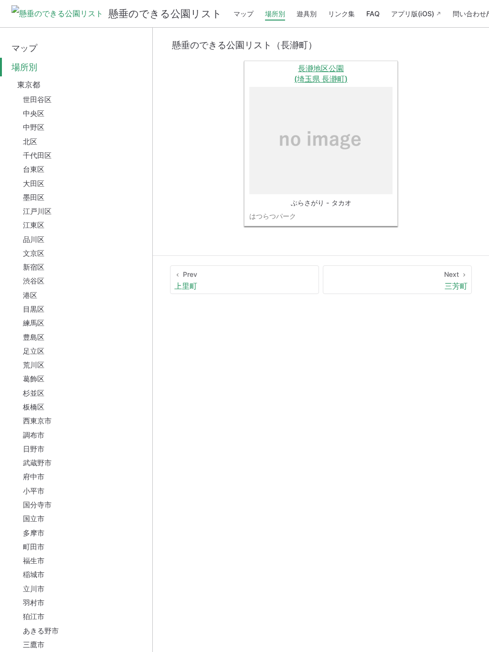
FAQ (373, 14)
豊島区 (33, 337)
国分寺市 (37, 504)
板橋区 (33, 406)
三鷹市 (33, 644)
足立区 (33, 351)
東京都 (28, 84)
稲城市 (33, 574)
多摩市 (33, 532)
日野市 (33, 448)
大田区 (33, 183)
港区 (30, 295)
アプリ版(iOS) (412, 14)
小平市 (33, 490)
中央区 (33, 113)
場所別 (275, 14)
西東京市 (37, 420)
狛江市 (33, 616)
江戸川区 (37, 211)
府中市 (33, 476)
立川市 (33, 588)
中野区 (33, 127)
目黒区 (33, 309)
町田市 (33, 546)
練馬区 (33, 322)
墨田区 (33, 197)
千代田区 (37, 155)
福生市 (33, 560)
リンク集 (341, 14)
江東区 (33, 225)
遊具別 (307, 14)
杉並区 (33, 393)
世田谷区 (37, 99)
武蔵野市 (37, 462)
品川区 (33, 239)
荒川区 (33, 364)
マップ (244, 14)
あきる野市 (41, 630)
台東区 (33, 169)
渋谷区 (33, 280)
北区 (30, 141)
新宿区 (33, 267)
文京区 (33, 253)
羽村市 (33, 602)
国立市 (33, 518)
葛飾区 (33, 378)
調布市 (33, 435)
